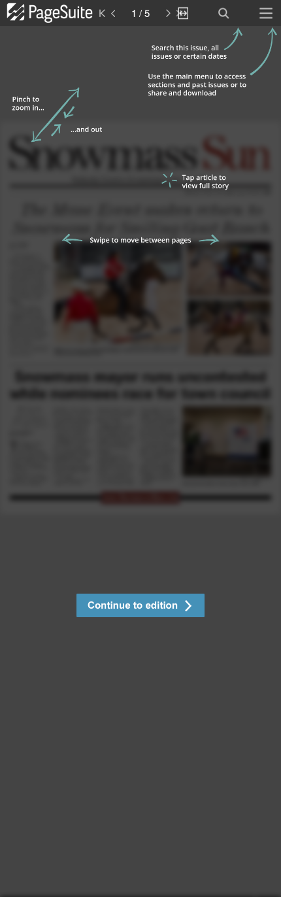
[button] (140, 607)
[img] (140, 461)
